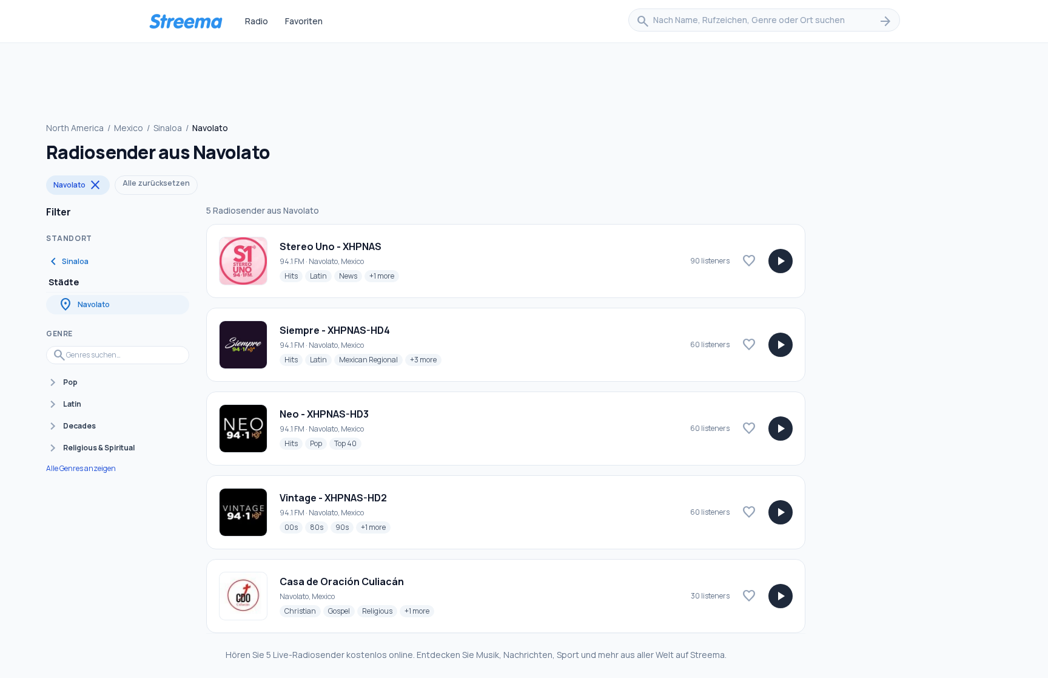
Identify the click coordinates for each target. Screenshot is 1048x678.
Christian (302, 610)
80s (319, 526)
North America (75, 128)
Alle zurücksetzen (156, 183)
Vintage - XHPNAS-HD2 (333, 497)
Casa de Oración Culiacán (342, 581)
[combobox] (764, 21)
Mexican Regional (371, 359)
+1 (384, 275)
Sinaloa (167, 128)
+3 (426, 359)
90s (344, 526)
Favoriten (304, 21)
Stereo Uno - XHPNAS (330, 246)
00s (293, 526)
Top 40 (347, 443)
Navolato (77, 185)
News (350, 275)
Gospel (341, 610)
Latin (321, 275)
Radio (256, 21)
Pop (318, 443)
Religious (379, 610)
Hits (293, 275)
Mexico (128, 128)
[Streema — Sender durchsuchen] (185, 21)
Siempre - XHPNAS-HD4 (335, 330)
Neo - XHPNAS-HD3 (324, 414)
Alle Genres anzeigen (81, 468)
